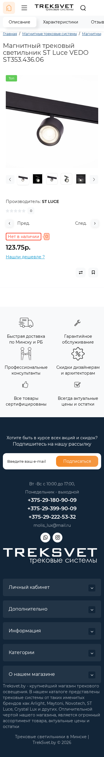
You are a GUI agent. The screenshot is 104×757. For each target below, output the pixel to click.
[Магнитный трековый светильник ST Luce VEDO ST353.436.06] (52, 121)
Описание (19, 22)
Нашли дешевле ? (25, 256)
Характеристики (60, 22)
